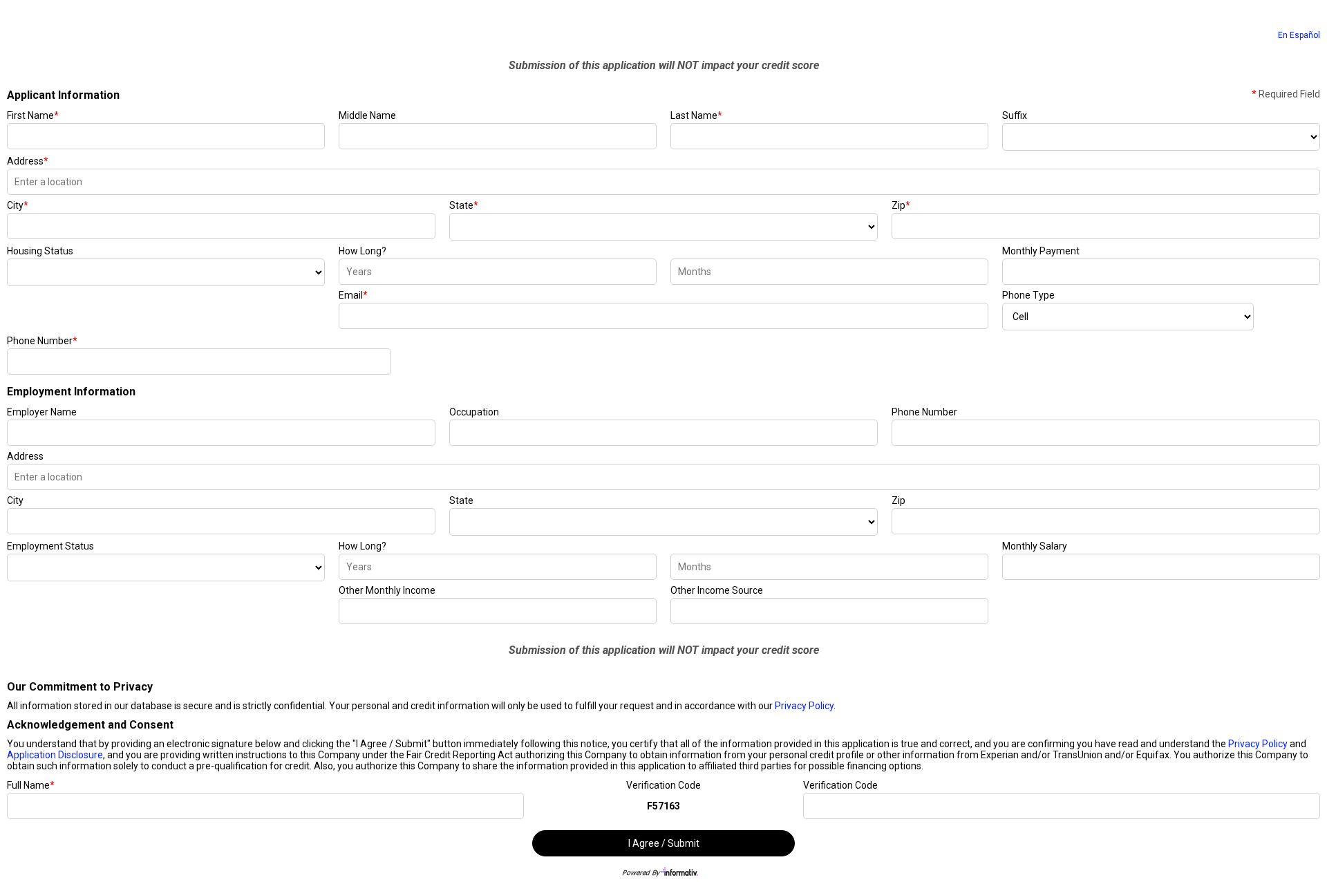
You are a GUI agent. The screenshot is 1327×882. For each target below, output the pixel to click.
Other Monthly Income (387, 590)
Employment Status (50, 546)
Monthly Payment (1041, 250)
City (17, 205)
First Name (33, 115)
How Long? (362, 250)
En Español (1299, 35)
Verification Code (663, 785)
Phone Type (1028, 295)
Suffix (1014, 115)
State (463, 205)
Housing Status (40, 250)
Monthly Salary (1034, 546)
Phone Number (42, 340)
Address (27, 161)
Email (353, 295)
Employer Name (42, 411)
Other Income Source (716, 590)
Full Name (31, 785)
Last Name (696, 115)
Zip (901, 205)
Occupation (474, 411)
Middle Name (367, 115)
